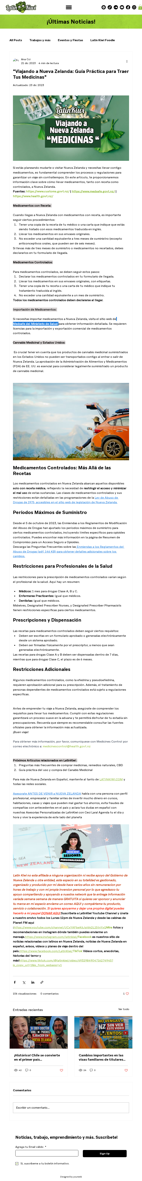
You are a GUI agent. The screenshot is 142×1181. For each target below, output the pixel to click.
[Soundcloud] (116, 7)
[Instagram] (134, 7)
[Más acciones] (127, 61)
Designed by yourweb (71, 1176)
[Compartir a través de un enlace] (42, 982)
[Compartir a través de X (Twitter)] (24, 982)
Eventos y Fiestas (70, 40)
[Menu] (69, 7)
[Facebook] (128, 7)
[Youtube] (122, 7)
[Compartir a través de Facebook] (14, 982)
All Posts (15, 40)
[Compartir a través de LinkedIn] (33, 982)
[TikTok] (110, 7)
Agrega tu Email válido (30, 1147)
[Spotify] (104, 7)
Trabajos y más (39, 40)
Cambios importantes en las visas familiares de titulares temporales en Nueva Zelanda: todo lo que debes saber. (103, 1057)
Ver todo (123, 1009)
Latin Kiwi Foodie (102, 40)
